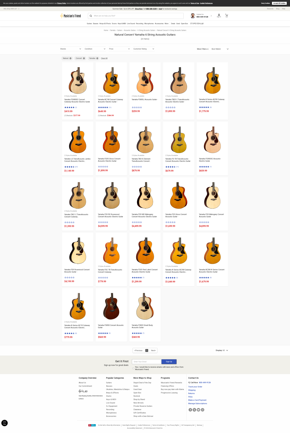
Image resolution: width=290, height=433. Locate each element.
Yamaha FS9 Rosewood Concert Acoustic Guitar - (77, 271)
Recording (139, 23)
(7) (76, 107)
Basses (95, 23)
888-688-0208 (151, 9)
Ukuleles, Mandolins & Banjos (117, 389)
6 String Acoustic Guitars (146, 30)
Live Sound (131, 23)
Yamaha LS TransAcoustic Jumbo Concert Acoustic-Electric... (77, 160)
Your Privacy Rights (173, 425)
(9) (211, 107)
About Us (82, 383)
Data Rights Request (128, 425)
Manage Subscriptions (197, 403)
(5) (177, 278)
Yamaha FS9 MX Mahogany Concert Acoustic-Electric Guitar (144, 215)
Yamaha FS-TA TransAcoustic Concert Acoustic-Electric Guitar (177, 160)
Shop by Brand (139, 399)
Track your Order (195, 387)
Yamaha (112, 30)
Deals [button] (173, 23)
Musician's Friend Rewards (171, 383)
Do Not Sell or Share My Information (109, 425)
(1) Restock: (68, 115)
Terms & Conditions (158, 425)
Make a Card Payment (197, 400)
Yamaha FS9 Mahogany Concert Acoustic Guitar (211, 215)
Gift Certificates (139, 413)
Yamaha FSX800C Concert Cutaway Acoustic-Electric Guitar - (77, 101)
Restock (136, 396)
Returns (191, 393)
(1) (211, 167)
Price (111, 49)
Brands (63, 49)
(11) (110, 107)
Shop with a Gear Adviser (143, 416)
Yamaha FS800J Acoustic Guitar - (145, 99)
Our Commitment (85, 386)
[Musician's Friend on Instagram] (203, 410)
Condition (88, 49)
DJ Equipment (111, 406)
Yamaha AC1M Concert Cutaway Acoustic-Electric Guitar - (110, 100)
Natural (65, 58)
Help (283, 9)
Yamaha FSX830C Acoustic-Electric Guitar (210, 160)
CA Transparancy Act (188, 425)
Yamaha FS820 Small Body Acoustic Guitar (142, 326)
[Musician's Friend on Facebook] (190, 410)
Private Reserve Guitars (142, 406)
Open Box (137, 393)
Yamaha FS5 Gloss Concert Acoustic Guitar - (176, 215)
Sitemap (199, 425)
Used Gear (137, 389)
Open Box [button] (184, 23)
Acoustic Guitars (130, 30)
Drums (114, 23)
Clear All (104, 58)
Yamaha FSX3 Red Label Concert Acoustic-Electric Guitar (145, 271)
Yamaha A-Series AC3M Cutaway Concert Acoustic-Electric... (178, 271)
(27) (76, 167)
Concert (79, 58)
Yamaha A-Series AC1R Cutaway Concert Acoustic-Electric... (77, 326)
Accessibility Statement (134, 428)
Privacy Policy (61, 3)
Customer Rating (140, 49)
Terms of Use (195, 3)
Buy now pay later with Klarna (172, 389)
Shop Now (139, 9)
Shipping (192, 390)
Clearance (137, 409)
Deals (135, 386)
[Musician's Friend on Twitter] (194, 410)
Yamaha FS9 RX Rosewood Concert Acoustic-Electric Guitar (110, 215)
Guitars (89, 23)
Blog (277, 9)
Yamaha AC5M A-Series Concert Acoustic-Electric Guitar (211, 271)
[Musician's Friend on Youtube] (198, 410)
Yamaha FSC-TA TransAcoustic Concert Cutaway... (110, 271)
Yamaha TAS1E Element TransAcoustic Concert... (141, 160)
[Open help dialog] (4, 423)
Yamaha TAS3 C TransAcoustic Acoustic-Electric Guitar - (177, 100)
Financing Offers (167, 386)
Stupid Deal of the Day (142, 383)
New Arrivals (138, 403)
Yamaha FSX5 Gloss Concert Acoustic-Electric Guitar (109, 160)
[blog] (91, 391)
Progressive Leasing (169, 393)
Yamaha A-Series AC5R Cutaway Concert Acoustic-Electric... (212, 100)
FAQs (190, 397)
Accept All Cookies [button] (279, 3)
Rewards (270, 9)
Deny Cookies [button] (265, 3)
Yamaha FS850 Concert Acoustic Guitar (111, 326)
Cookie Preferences (206, 3)
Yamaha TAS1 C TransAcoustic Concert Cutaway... (76, 215)
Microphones (149, 23)
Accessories (159, 23)
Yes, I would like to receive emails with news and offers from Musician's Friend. (159, 368)
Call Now (199, 382)
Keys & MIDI (122, 23)
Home (106, 30)
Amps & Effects (105, 23)
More (166, 23)
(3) (211, 277)
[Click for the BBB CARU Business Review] (92, 425)
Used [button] (178, 23)
